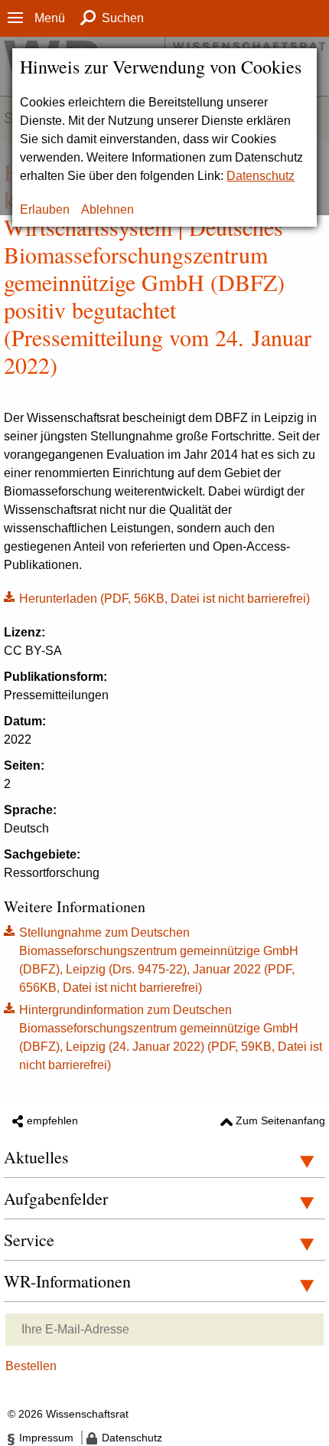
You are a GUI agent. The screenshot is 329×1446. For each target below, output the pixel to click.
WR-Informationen (67, 1281)
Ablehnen (107, 209)
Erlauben (45, 209)
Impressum (46, 1437)
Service (29, 1239)
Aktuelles (36, 1157)
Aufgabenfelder (56, 1198)
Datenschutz (260, 175)
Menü (49, 18)
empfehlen (52, 1120)
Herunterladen (157, 597)
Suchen (123, 18)
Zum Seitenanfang (280, 1120)
